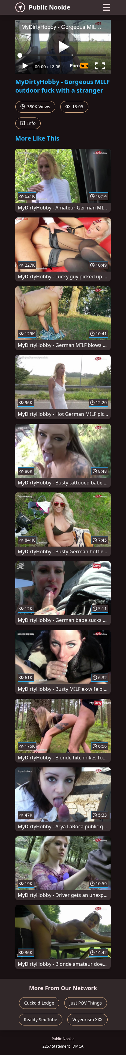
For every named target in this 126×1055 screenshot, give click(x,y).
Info (30, 123)
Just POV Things (85, 1003)
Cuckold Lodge (39, 1003)
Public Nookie (49, 7)
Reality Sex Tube (40, 1019)
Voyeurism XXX (87, 1019)
